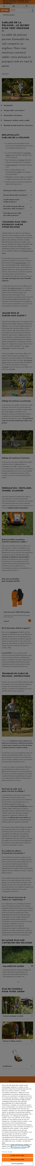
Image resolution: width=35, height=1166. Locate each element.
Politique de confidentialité (20, 1146)
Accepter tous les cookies (17, 1155)
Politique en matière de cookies (16, 1148)
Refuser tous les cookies (17, 1159)
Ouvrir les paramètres (17, 1164)
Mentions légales (7, 1152)
